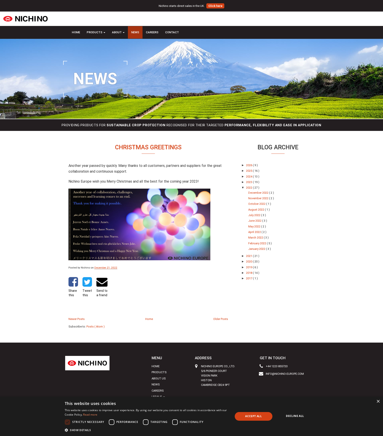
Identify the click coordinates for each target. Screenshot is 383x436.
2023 (249, 182)
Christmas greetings (148, 147)
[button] (146, 430)
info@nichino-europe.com (285, 373)
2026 (249, 165)
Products (159, 372)
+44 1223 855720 (276, 366)
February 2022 (257, 243)
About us (159, 378)
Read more (90, 414)
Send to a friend (101, 293)
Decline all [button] (295, 416)
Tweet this (87, 293)
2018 (249, 272)
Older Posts (220, 319)
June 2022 (255, 220)
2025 (249, 170)
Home (76, 32)
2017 (249, 278)
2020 (249, 261)
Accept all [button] (253, 416)
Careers (152, 32)
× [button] (378, 401)
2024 (249, 176)
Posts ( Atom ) (95, 326)
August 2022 (256, 209)
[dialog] (191, 416)
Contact (172, 32)
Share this (72, 293)
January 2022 (257, 249)
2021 (249, 256)
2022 (249, 187)
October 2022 (257, 203)
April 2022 (255, 232)
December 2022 (258, 192)
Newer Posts (76, 319)
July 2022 (254, 215)
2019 (249, 267)
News (135, 32)
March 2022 (256, 237)
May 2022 (254, 226)
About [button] (117, 32)
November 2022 (258, 198)
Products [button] (95, 32)
